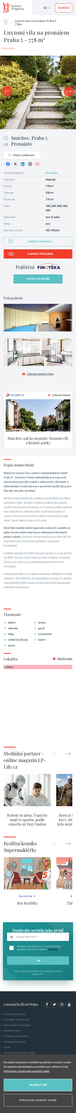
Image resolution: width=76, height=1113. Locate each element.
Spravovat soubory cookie (38, 1100)
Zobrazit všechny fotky (40, 374)
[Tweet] (15, 164)
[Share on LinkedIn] (23, 164)
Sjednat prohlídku (40, 254)
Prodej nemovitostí (15, 1014)
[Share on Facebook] (8, 164)
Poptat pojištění (38, 279)
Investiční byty (12, 1030)
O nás (7, 1047)
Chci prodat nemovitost (17, 1025)
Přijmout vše (38, 1085)
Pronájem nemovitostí (17, 1019)
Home (7, 20)
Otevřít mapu (64, 658)
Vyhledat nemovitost (16, 1036)
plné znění (53, 949)
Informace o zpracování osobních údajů (26, 1071)
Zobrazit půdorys (39, 241)
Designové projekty (15, 1041)
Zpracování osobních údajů (19, 1052)
